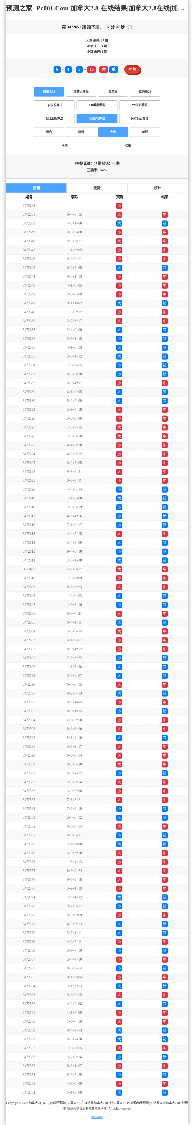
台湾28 (112, 91)
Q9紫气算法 (97, 118)
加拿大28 (49, 91)
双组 (128, 145)
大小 (113, 132)
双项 (65, 145)
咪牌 (132, 69)
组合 (49, 132)
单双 (145, 132)
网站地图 (97, 1117)
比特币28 (145, 91)
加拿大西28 (81, 91)
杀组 (81, 132)
